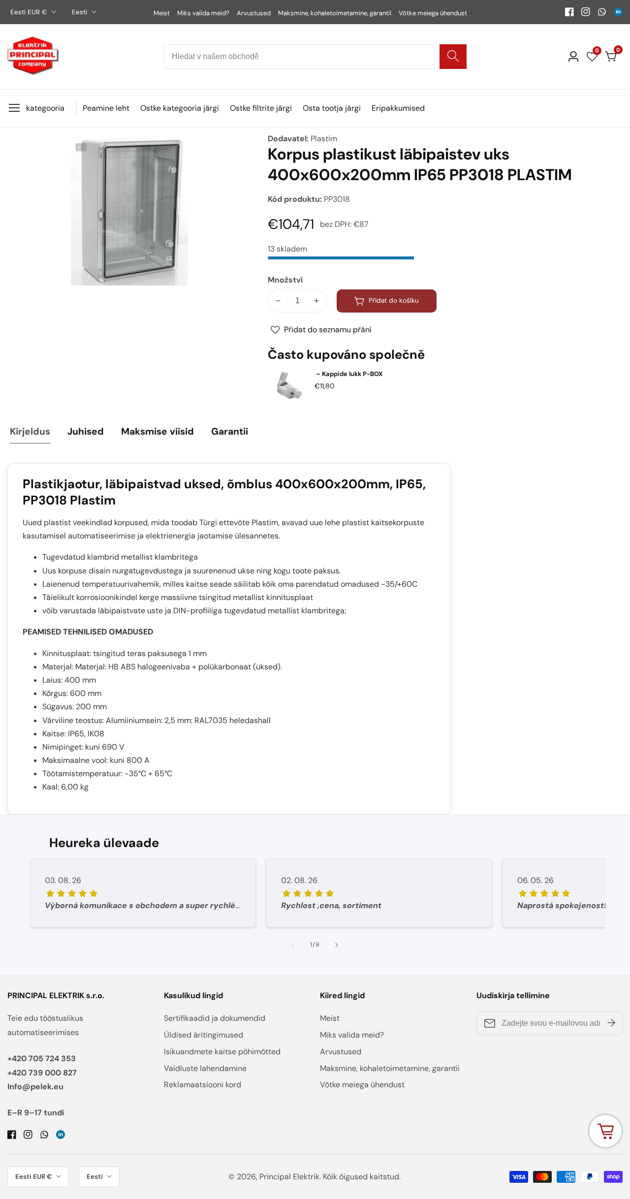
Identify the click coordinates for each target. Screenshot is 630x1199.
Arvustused (254, 13)
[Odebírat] (611, 1023)
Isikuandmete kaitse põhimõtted (222, 1051)
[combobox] (315, 56)
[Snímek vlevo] (293, 945)
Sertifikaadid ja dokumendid (214, 1018)
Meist (162, 13)
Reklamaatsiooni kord (202, 1084)
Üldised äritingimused (203, 1035)
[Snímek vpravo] (336, 945)
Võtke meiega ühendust (433, 13)
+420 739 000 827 (42, 1073)
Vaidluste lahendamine (205, 1068)
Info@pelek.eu (35, 1086)
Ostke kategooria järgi (179, 108)
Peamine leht (106, 108)
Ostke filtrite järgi (261, 108)
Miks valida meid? (203, 13)
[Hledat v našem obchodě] (453, 56)
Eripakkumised (398, 108)
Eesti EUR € (29, 12)
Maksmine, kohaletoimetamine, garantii (334, 13)
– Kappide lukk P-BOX (349, 374)
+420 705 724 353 (41, 1058)
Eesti (80, 12)
